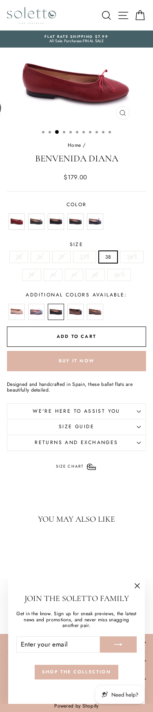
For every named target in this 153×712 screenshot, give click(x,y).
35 (19, 257)
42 (95, 275)
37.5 (84, 257)
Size (77, 244)
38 (108, 257)
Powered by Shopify (76, 706)
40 (53, 275)
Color (77, 204)
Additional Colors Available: (76, 295)
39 (32, 275)
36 (40, 257)
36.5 (119, 275)
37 (61, 257)
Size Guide (76, 426)
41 (74, 275)
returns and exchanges (76, 442)
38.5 (131, 257)
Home (74, 145)
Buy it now (76, 360)
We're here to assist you (76, 411)
